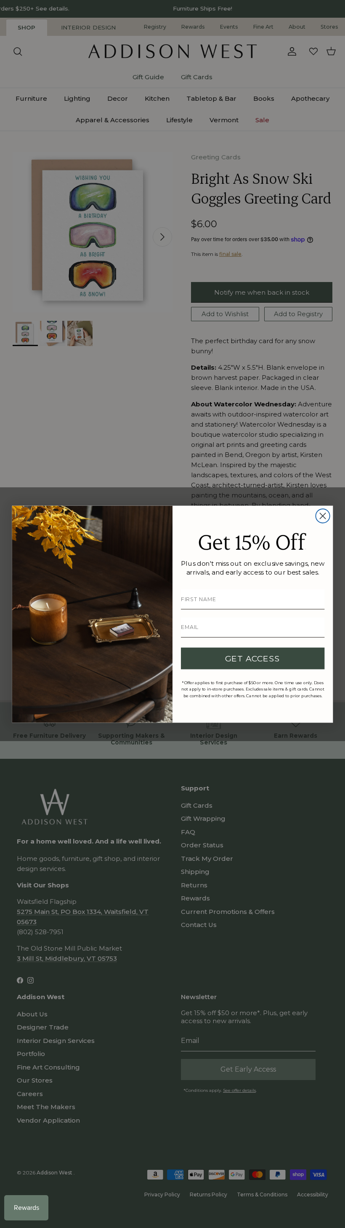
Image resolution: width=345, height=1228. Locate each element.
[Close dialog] (322, 516)
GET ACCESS (253, 658)
